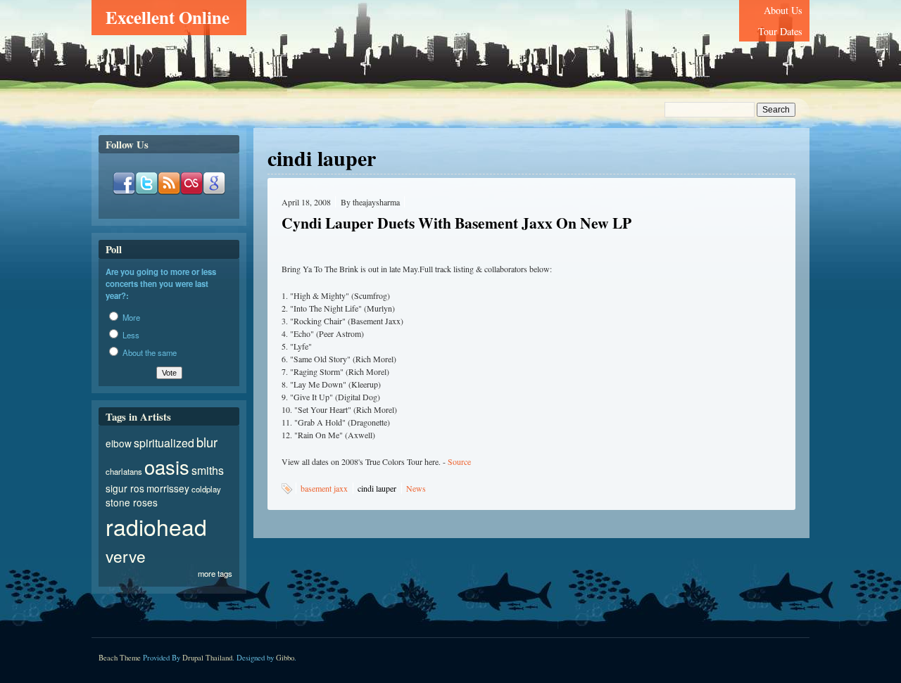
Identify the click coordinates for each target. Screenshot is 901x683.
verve (126, 555)
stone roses (132, 502)
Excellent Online (167, 17)
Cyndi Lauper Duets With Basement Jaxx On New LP (456, 223)
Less (129, 334)
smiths (207, 470)
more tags (215, 573)
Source (459, 461)
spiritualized (164, 443)
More (130, 317)
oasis (166, 466)
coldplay (206, 488)
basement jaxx (324, 488)
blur (207, 442)
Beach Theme (120, 658)
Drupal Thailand (207, 658)
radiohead (156, 526)
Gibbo (285, 658)
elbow (119, 443)
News (416, 488)
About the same (148, 352)
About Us (783, 10)
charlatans (124, 471)
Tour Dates (780, 31)
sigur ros (125, 488)
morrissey (167, 488)
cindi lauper (377, 488)
